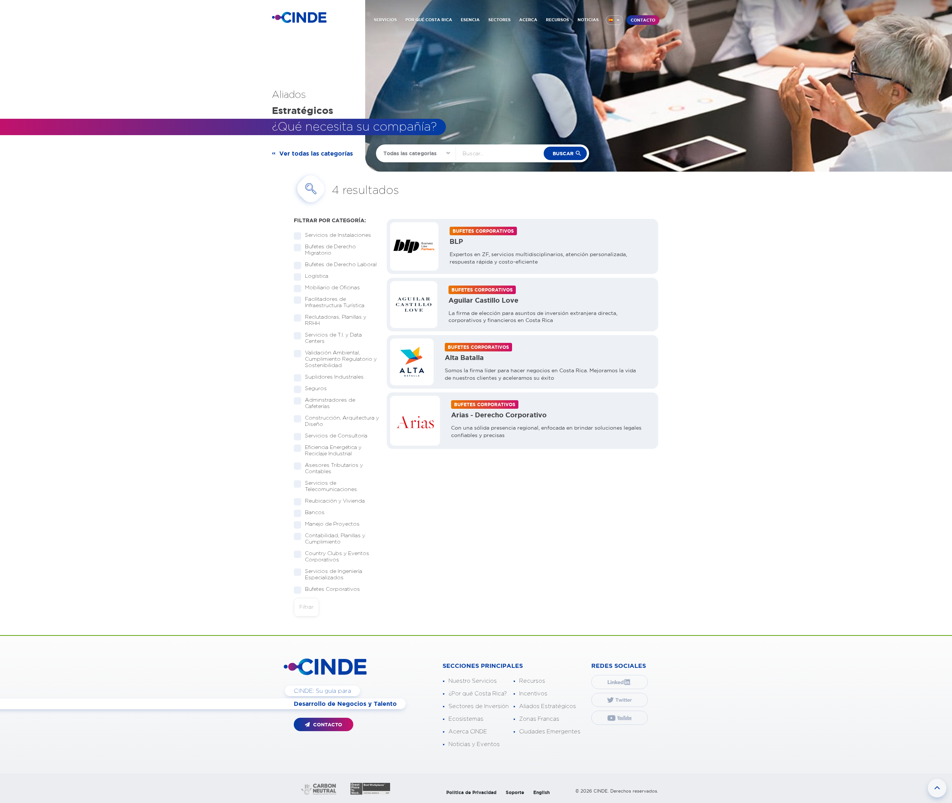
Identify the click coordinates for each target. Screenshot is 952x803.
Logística (316, 276)
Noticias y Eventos (474, 744)
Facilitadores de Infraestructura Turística (334, 302)
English (541, 792)
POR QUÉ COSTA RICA (428, 19)
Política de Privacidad (471, 792)
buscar (563, 153)
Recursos (532, 681)
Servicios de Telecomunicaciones (331, 486)
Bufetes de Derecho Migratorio (330, 250)
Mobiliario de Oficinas (332, 287)
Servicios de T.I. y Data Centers (333, 338)
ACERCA (528, 19)
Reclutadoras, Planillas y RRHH (335, 320)
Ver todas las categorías (316, 153)
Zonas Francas (539, 719)
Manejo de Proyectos (332, 524)
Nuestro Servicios (472, 681)
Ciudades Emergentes (549, 732)
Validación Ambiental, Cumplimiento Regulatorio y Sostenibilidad (341, 359)
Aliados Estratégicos (547, 706)
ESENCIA (470, 19)
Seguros (316, 388)
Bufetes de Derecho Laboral (341, 264)
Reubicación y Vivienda (335, 501)
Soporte (515, 792)
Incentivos (533, 694)
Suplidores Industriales (334, 377)
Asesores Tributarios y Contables (334, 468)
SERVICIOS (385, 19)
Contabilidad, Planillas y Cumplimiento (335, 539)
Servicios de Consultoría (336, 436)
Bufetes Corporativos (332, 589)
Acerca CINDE (467, 732)
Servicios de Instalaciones (338, 235)
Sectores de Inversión (478, 706)
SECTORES (499, 19)
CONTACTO (643, 20)
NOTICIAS (588, 19)
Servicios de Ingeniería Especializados (333, 574)
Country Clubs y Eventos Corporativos (337, 557)
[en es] (614, 20)
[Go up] (937, 788)
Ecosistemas (465, 719)
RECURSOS (557, 19)
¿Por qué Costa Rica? (477, 694)
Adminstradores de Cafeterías (330, 403)
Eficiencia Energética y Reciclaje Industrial (333, 450)
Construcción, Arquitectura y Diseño (342, 421)
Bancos (315, 512)
